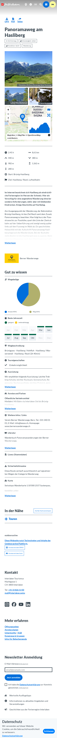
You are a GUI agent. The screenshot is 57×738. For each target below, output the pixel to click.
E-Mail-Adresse (16, 663)
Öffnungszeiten (12, 626)
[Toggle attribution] (49, 135)
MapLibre (11, 135)
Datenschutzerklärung (30, 684)
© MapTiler (20, 135)
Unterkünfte (10, 633)
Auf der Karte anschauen (43, 511)
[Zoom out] (8, 114)
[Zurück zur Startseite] (10, 4)
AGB (20, 633)
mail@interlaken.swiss (15, 593)
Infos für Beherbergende (16, 639)
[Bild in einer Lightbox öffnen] (28, 69)
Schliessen (49, 731)
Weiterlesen (10, 243)
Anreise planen (11, 629)
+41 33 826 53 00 (16, 590)
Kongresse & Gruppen (15, 636)
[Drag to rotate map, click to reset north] (8, 118)
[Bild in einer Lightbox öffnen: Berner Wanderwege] (12, 258)
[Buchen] (52, 4)
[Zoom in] (8, 110)
